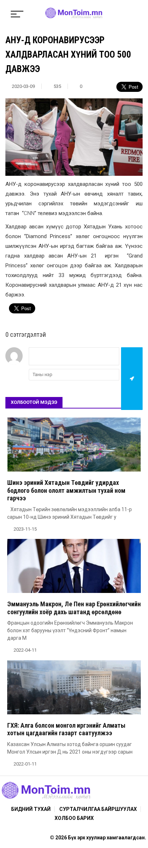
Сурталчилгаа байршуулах (98, 809)
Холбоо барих (74, 818)
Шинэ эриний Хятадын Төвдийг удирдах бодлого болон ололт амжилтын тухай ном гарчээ (66, 490)
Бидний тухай (31, 809)
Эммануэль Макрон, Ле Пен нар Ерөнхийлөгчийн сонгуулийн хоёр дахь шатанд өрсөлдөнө (74, 608)
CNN (29, 213)
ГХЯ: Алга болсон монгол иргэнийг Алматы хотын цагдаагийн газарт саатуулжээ (66, 729)
